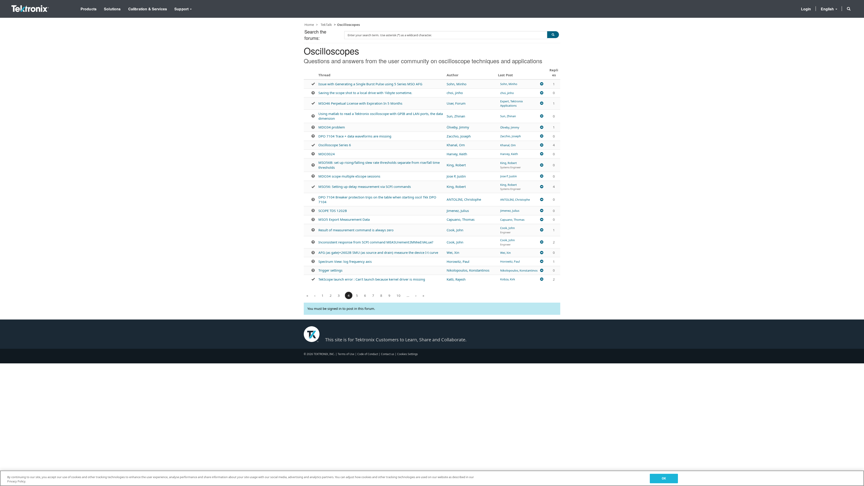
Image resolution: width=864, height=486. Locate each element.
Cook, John (455, 230)
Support (181, 8)
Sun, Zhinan (456, 116)
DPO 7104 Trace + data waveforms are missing (354, 136)
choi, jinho (455, 92)
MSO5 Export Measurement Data (344, 219)
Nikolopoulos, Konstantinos (468, 270)
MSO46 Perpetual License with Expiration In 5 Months (360, 103)
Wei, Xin (453, 252)
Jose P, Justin (456, 176)
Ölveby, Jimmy (458, 127)
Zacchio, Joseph (459, 136)
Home (309, 24)
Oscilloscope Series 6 (334, 145)
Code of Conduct (367, 354)
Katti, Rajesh (456, 279)
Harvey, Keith (457, 154)
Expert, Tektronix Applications (511, 103)
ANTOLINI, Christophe (464, 199)
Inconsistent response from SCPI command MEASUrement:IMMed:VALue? (375, 242)
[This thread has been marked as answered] (313, 84)
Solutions (112, 8)
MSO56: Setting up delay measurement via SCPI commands (364, 186)
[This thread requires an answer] (313, 93)
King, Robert (456, 165)
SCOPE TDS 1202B (332, 210)
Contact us (387, 354)
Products (89, 8)
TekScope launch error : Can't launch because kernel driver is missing (371, 279)
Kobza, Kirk (507, 279)
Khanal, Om (456, 145)
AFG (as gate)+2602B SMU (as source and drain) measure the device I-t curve (378, 252)
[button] (849, 9)
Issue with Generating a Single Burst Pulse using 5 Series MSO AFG (370, 84)
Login (806, 8)
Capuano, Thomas (461, 219)
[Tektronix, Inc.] (30, 7)
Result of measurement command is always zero (356, 230)
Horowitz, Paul (458, 261)
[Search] (553, 34)
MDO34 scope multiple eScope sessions (349, 176)
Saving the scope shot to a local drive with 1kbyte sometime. (365, 92)
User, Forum (456, 103)
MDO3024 (326, 154)
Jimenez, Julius (458, 210)
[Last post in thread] (542, 83)
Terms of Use (346, 354)
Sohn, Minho (456, 84)
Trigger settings (330, 270)
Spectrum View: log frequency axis (345, 261)
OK (664, 478)
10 (398, 295)
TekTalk (326, 24)
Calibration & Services (147, 8)
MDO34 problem (331, 127)
